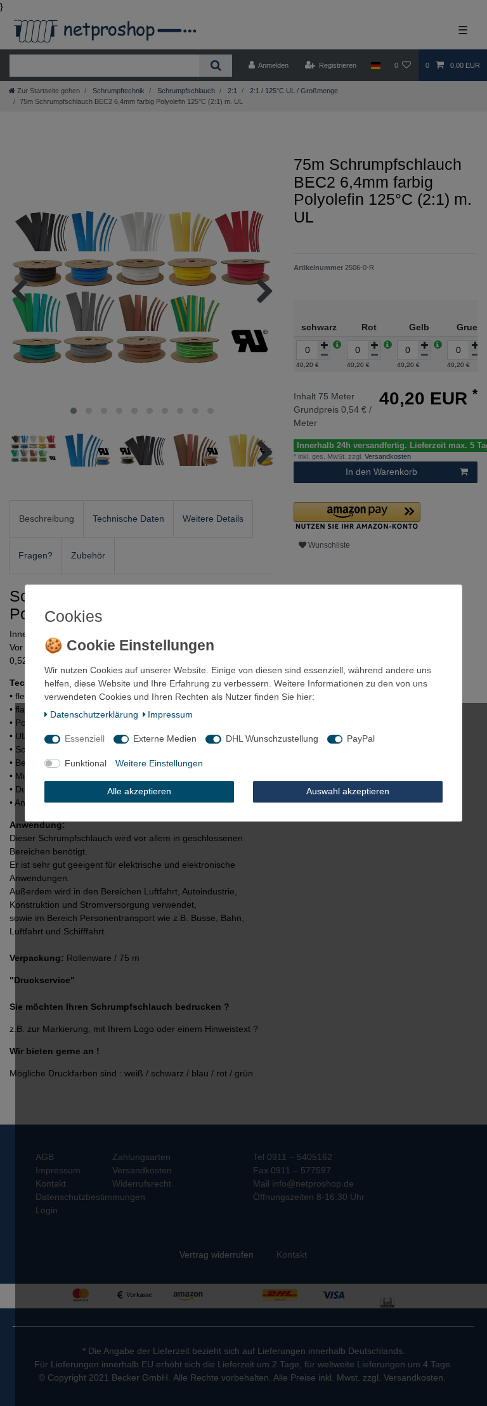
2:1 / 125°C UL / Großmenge (293, 90)
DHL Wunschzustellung (272, 738)
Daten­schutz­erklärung (94, 714)
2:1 (231, 90)
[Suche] (215, 66)
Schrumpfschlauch (185, 90)
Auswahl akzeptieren (347, 791)
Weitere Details (213, 518)
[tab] (47, 519)
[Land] (375, 65)
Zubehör (88, 555)
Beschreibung (46, 518)
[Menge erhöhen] (324, 345)
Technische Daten (128, 518)
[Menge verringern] (324, 355)
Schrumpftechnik (118, 90)
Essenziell (85, 738)
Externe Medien (165, 738)
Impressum (170, 714)
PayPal (361, 738)
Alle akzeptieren (139, 791)
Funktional (86, 763)
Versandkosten (387, 456)
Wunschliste (328, 545)
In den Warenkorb (381, 472)
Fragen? (35, 555)
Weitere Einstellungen (159, 763)
